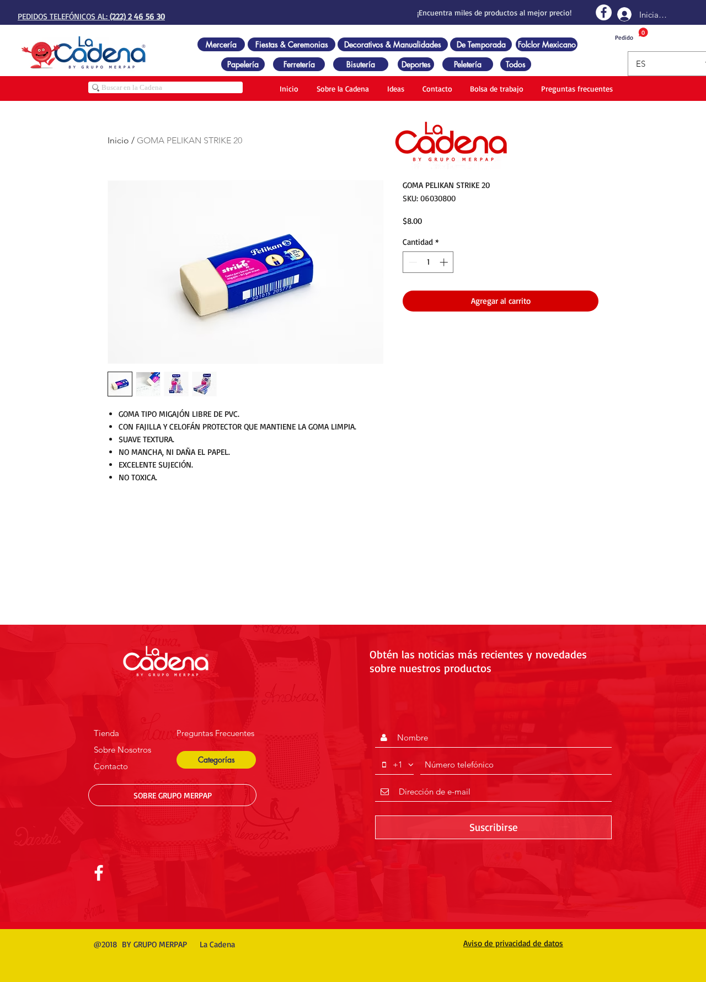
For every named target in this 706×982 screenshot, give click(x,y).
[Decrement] (411, 262)
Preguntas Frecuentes (215, 733)
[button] (216, 760)
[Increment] (444, 262)
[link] (631, 34)
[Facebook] (604, 12)
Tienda (106, 733)
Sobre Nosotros (122, 749)
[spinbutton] (428, 262)
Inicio (118, 140)
